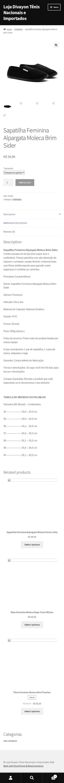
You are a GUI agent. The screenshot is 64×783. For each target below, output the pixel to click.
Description (9, 214)
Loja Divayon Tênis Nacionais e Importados (21, 12)
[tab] (32, 214)
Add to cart (25, 182)
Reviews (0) (9, 231)
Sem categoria (10, 740)
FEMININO (18, 29)
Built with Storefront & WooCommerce (23, 765)
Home (9, 29)
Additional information (15, 222)
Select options (32, 544)
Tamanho (8, 168)
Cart (49, 775)
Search (32, 778)
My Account (10, 778)
